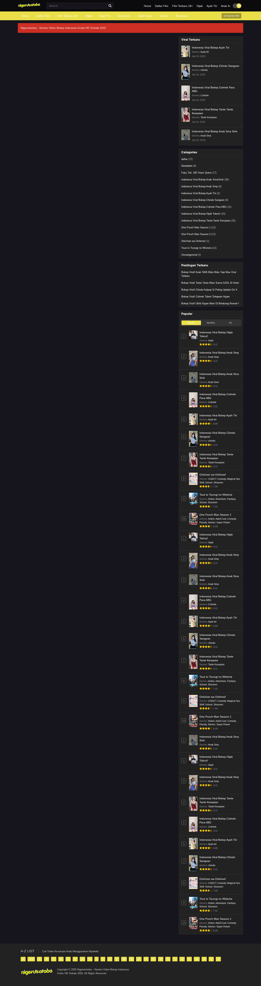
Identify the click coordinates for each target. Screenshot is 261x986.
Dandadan (186, 165)
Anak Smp (213, 357)
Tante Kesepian (209, 117)
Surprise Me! (232, 16)
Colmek (205, 95)
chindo (204, 70)
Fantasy (231, 499)
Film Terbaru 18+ (182, 5)
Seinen (211, 522)
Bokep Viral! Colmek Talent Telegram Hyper (205, 296)
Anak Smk (227, 5)
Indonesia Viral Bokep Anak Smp (199, 186)
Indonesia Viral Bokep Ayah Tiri (210, 47)
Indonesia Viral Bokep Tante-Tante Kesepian (205, 220)
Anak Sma (205, 135)
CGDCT (212, 479)
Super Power (223, 522)
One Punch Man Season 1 (196, 227)
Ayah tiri (204, 52)
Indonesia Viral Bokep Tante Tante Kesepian (212, 111)
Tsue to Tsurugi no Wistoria (196, 247)
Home (147, 5)
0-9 (31, 959)
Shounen (218, 482)
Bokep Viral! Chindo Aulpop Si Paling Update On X (209, 289)
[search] (110, 5)
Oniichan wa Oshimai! (193, 241)
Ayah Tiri (212, 5)
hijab (210, 340)
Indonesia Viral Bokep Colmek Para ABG (213, 89)
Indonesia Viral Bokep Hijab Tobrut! (200, 213)
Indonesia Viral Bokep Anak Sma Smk (214, 131)
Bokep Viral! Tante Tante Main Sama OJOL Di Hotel (210, 282)
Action (211, 499)
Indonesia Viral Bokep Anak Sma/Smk (202, 179)
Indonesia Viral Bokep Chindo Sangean (215, 65)
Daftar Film (161, 5)
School (208, 482)
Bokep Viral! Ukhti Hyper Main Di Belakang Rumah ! (210, 303)
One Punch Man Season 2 (196, 234)
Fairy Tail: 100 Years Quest (196, 172)
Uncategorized (189, 254)
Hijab (200, 5)
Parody (203, 522)
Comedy (221, 479)
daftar (184, 159)
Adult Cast (221, 519)
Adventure (221, 499)
